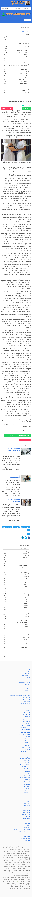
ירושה (28, 679)
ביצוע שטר (27, 731)
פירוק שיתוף (27, 779)
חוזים (28, 677)
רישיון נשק (27, 783)
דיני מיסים (27, 742)
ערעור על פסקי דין (25, 818)
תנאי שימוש (27, 840)
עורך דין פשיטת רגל (25, 727)
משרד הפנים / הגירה (24, 703)
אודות (28, 807)
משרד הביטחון (26, 701)
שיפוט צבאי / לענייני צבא (23, 720)
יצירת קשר (27, 749)
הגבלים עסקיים (26, 729)
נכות (29, 529)
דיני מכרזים (27, 792)
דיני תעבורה (27, 835)
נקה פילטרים (25, 31)
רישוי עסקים (27, 803)
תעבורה (28, 692)
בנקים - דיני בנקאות (25, 733)
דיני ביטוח (27, 762)
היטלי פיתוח (27, 786)
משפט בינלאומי (26, 725)
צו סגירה (28, 796)
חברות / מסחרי (26, 699)
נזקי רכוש (27, 822)
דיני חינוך (27, 770)
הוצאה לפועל (26, 775)
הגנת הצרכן (27, 694)
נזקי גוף (28, 820)
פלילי (28, 669)
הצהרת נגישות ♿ (25, 838)
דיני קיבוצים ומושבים (24, 751)
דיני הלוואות (27, 738)
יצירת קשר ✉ (26, 108)
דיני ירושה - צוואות (25, 759)
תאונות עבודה (26, 812)
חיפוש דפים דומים (7, 108)
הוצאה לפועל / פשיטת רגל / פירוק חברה (19, 695)
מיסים (28, 681)
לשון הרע (27, 746)
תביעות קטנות (26, 714)
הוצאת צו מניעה (26, 814)
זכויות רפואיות (26, 721)
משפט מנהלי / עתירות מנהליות (22, 829)
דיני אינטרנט (27, 790)
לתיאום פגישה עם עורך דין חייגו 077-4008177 (17, 435)
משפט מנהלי (26, 781)
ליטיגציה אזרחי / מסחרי (24, 831)
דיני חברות (27, 740)
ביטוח (28, 671)
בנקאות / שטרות (25, 675)
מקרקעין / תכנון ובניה (24, 682)
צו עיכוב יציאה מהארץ (24, 764)
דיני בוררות (27, 768)
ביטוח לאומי (27, 673)
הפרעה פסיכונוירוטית (25, 527)
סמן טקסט (29, 105)
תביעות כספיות (26, 716)
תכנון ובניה (27, 823)
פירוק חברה (27, 757)
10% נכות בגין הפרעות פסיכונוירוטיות (12, 477)
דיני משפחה (27, 684)
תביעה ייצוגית (26, 712)
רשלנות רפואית (26, 705)
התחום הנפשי (16, 527)
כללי (29, 533)
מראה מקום (27, 736)
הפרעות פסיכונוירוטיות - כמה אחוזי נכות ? (11, 449)
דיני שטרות (27, 801)
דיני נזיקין (27, 686)
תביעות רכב (27, 816)
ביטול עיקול (27, 744)
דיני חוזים (27, 772)
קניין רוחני (27, 690)
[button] (29, 537)
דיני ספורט (27, 723)
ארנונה (28, 773)
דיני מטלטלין (27, 788)
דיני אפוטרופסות (26, 766)
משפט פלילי (27, 836)
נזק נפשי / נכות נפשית (6, 527)
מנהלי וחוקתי (26, 697)
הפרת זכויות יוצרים (25, 777)
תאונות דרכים (26, 810)
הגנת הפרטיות (26, 785)
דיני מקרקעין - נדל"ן (25, 827)
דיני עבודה (27, 688)
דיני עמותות (27, 718)
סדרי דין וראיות (26, 668)
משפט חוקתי (26, 794)
